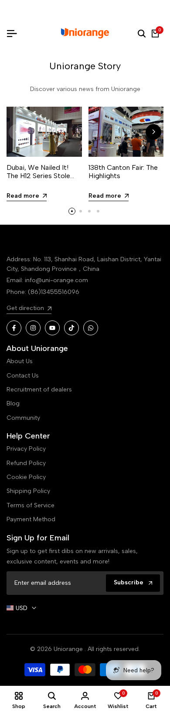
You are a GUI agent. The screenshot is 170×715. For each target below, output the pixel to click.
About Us (20, 361)
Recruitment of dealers (39, 389)
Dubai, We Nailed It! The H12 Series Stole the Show (38, 175)
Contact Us (23, 375)
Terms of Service (30, 505)
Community (23, 418)
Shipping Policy (28, 491)
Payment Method (31, 519)
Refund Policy (26, 463)
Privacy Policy (26, 448)
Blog (13, 403)
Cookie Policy (26, 477)
